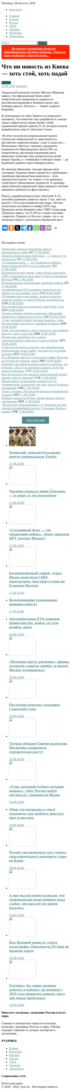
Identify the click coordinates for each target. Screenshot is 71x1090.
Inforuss (21, 86)
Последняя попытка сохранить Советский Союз (33, 306)
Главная (14, 15)
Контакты (15, 9)
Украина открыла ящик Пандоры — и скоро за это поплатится (37, 493)
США (12, 26)
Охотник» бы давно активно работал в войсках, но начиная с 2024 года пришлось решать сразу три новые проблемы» (34, 368)
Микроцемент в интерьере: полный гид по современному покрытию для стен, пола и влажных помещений (35, 384)
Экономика (16, 36)
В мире (13, 19)
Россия (13, 22)
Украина (14, 29)
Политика (15, 32)
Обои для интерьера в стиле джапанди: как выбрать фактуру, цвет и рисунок (36, 813)
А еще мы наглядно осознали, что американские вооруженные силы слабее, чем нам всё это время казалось (34, 351)
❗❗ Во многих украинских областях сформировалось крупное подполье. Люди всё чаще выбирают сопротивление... (34, 52)
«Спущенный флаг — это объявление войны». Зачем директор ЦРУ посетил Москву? (32, 264)
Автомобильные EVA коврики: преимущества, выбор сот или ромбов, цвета (32, 291)
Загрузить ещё (35, 420)
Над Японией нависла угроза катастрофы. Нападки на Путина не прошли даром (35, 359)
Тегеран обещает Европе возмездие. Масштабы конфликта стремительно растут (32, 315)
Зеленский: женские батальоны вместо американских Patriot (27, 250)
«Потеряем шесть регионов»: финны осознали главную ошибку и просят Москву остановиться (33, 298)
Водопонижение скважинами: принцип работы (32, 282)
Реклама (14, 1055)
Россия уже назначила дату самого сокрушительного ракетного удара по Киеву (30, 338)
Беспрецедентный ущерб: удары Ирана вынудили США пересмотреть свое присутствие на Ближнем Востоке (34, 276)
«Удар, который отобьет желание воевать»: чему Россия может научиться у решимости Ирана (33, 322)
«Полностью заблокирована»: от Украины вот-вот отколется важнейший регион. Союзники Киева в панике (34, 408)
